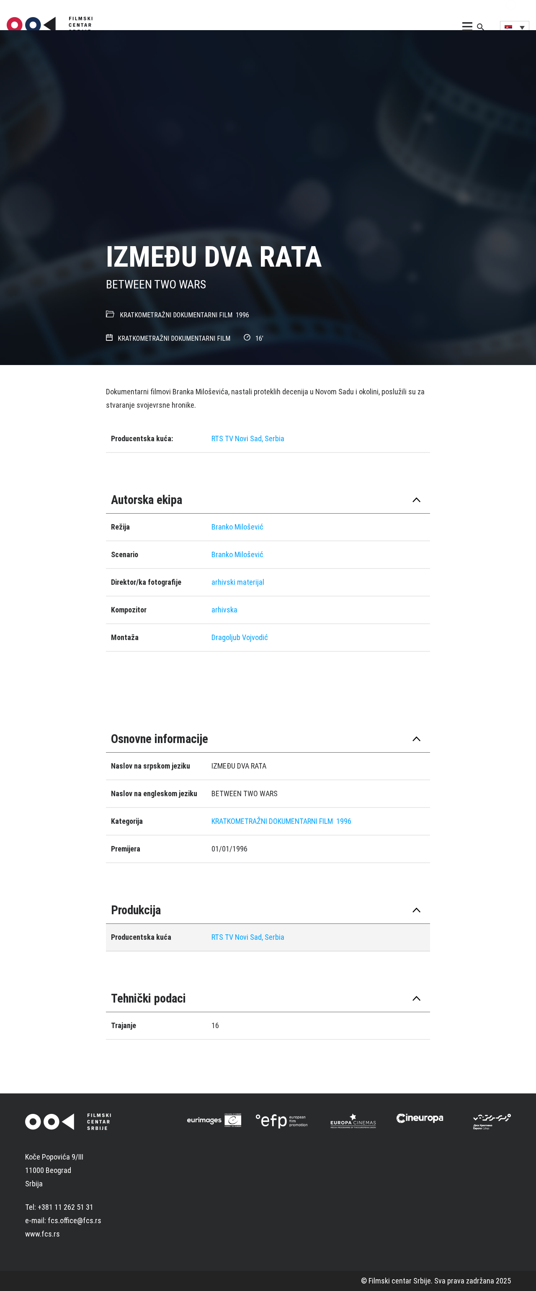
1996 (242, 315)
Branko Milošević (237, 526)
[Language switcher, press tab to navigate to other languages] (514, 27)
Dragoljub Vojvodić (239, 637)
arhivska (224, 609)
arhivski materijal (237, 582)
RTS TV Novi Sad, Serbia (247, 438)
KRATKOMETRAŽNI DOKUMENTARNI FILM (176, 315)
